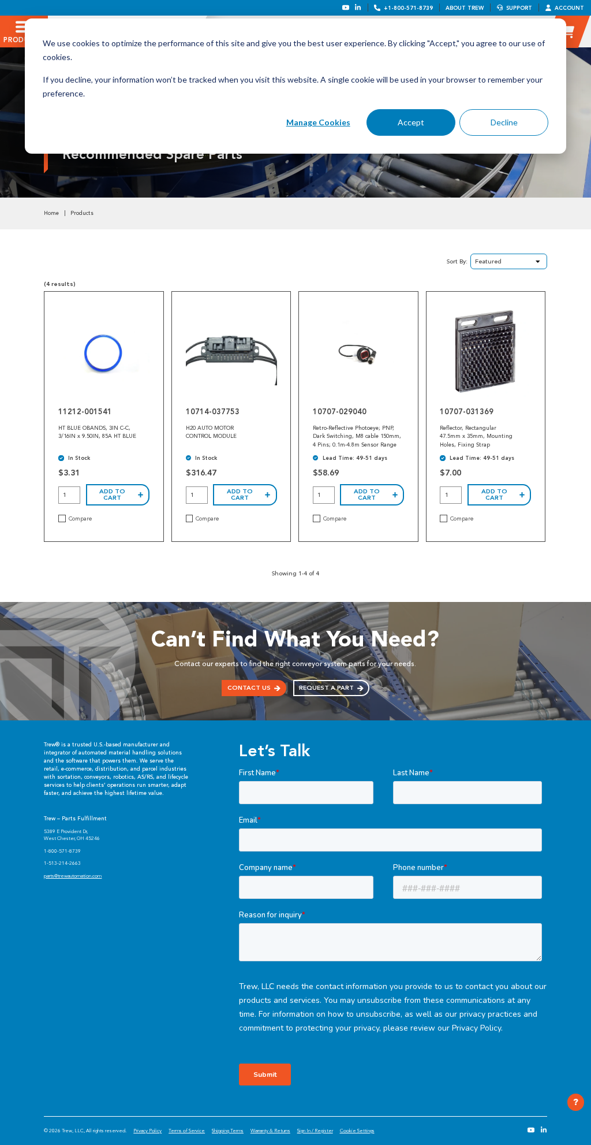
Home (51, 213)
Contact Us (249, 688)
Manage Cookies (318, 122)
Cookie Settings (357, 1130)
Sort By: (457, 261)
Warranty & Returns (270, 1130)
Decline (504, 122)
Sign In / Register (315, 1130)
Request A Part (326, 688)
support (519, 8)
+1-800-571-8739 (408, 8)
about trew (465, 8)
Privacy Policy (147, 1130)
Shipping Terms (228, 1130)
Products (81, 213)
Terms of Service (187, 1130)
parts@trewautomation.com (73, 876)
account (569, 8)
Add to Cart (112, 494)
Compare (80, 518)
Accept (411, 122)
